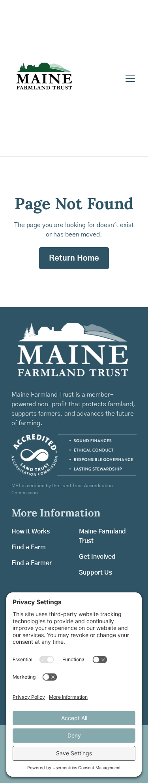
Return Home (74, 258)
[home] (66, 78)
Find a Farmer (31, 563)
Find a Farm (28, 547)
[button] (129, 78)
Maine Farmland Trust (102, 536)
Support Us (95, 572)
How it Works (30, 531)
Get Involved (97, 557)
